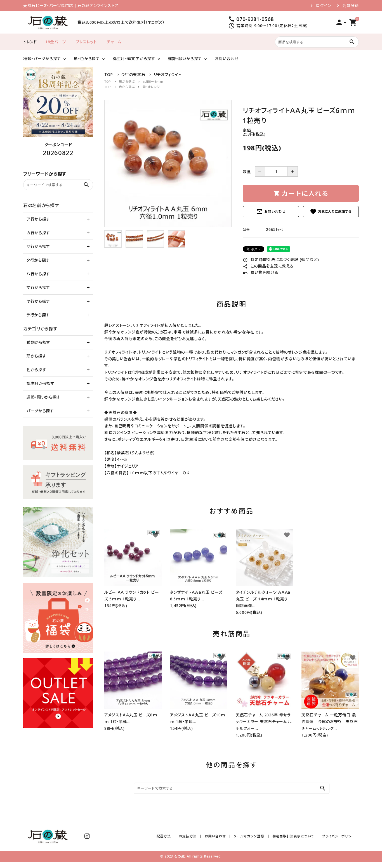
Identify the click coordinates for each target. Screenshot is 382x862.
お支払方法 (188, 836)
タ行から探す (38, 260)
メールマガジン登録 (249, 836)
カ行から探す (38, 232)
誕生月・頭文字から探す (134, 58)
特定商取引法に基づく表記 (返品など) (281, 259)
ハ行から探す (38, 273)
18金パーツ (55, 41)
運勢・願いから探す (185, 58)
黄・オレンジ (151, 87)
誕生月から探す (41, 383)
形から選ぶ (127, 81)
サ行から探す (38, 246)
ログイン (323, 6)
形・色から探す (87, 58)
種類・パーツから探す (42, 58)
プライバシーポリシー (338, 836)
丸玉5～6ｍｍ (153, 81)
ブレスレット (86, 41)
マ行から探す (38, 287)
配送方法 (164, 836)
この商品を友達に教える (268, 266)
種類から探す (38, 342)
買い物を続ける (261, 272)
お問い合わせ (227, 58)
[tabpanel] (168, 163)
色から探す (36, 369)
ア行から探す (38, 219)
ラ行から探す (38, 315)
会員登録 (350, 6)
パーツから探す (40, 410)
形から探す (36, 356)
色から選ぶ (127, 87)
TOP (107, 81)
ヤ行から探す (38, 301)
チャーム (114, 41)
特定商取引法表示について (293, 836)
